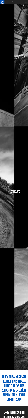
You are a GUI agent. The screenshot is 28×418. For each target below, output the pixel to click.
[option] (14, 187)
